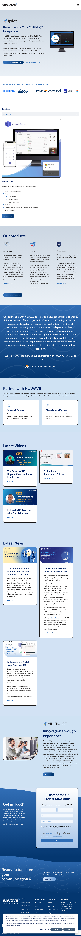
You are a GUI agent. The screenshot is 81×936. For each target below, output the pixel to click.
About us (48, 774)
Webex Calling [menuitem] (39, 909)
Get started (49, 879)
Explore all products (13, 295)
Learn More (10, 481)
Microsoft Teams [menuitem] (39, 903)
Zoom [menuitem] (36, 906)
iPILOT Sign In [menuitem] (25, 912)
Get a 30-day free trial (13, 62)
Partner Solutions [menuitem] (26, 902)
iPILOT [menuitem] (50, 903)
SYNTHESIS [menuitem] (51, 906)
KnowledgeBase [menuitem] (25, 905)
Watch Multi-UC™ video (33, 62)
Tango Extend (55, 618)
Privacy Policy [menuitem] (4, 933)
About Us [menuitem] (24, 899)
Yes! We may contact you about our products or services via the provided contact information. (57, 827)
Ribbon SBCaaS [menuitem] (39, 913)
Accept (57, 929)
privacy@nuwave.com (57, 836)
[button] (57, 827)
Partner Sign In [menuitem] (25, 909)
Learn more (8, 216)
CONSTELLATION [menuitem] (53, 909)
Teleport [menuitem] (50, 913)
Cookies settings (44, 929)
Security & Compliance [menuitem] (14, 933)
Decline (69, 929)
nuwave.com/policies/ (50, 833)
